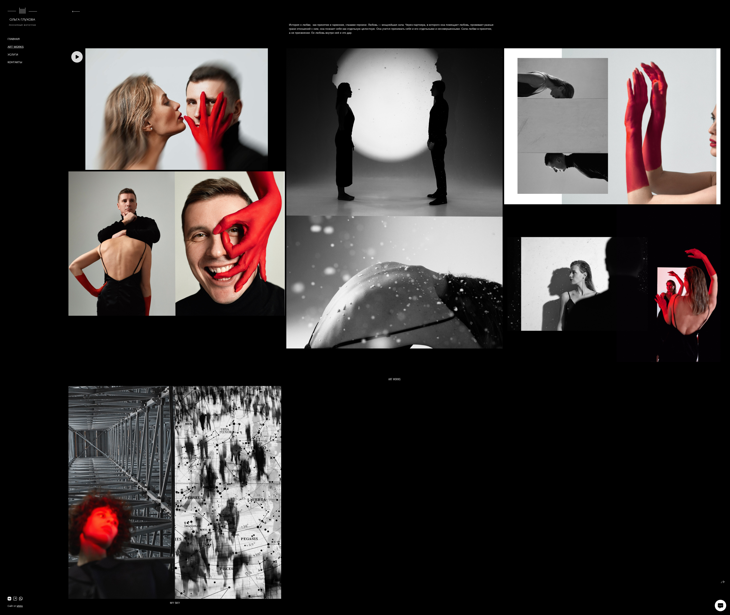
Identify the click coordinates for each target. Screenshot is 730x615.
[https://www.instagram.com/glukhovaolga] (15, 598)
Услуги (13, 54)
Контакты (15, 62)
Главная (14, 39)
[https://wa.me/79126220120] (21, 598)
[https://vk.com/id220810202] (9, 598)
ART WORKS (16, 46)
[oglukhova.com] (22, 17)
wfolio (20, 606)
